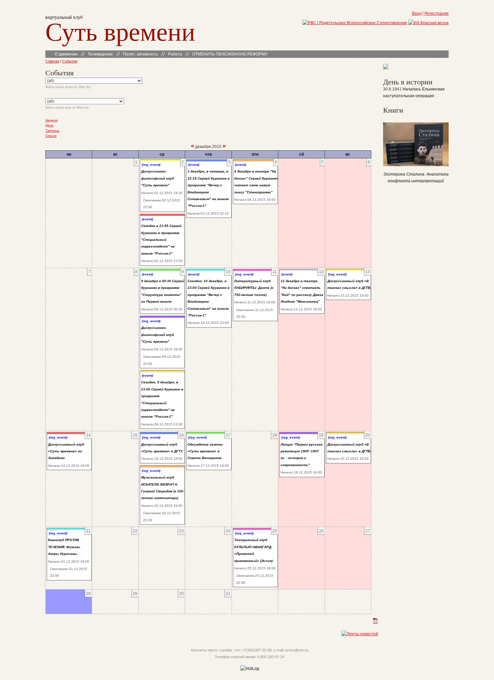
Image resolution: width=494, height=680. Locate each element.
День (49, 125)
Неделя (51, 120)
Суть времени (120, 31)
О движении (66, 54)
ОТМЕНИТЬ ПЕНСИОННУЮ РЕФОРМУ (229, 54)
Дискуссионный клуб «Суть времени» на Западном (66, 451)
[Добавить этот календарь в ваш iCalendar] (375, 622)
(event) (147, 219)
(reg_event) (151, 164)
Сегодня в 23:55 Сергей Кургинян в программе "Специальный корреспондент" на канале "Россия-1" (161, 239)
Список (50, 136)
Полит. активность (140, 54)
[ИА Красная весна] (428, 23)
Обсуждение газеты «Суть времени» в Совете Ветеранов (205, 451)
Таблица (52, 131)
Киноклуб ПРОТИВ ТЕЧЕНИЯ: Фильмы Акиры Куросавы (64, 547)
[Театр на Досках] (385, 68)
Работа (175, 54)
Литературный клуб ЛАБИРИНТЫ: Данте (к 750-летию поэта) (253, 288)
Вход (416, 13)
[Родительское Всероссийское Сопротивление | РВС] (354, 23)
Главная (52, 61)
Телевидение (100, 54)
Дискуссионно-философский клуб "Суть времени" (157, 178)
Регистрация (436, 13)
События (69, 61)
